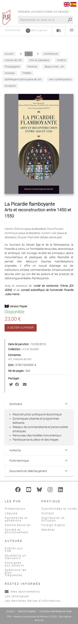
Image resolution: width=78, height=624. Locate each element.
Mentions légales (27, 611)
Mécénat (48, 529)
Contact (47, 513)
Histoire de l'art (22, 359)
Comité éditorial (18, 525)
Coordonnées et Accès (59, 508)
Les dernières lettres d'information (33, 600)
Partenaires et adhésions (16, 519)
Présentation (15, 508)
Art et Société (30, 349)
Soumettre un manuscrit (15, 557)
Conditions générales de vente (55, 611)
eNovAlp (39, 620)
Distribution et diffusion (53, 519)
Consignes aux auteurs (14, 564)
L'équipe (11, 513)
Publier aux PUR (14, 550)
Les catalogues (17, 596)
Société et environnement (17, 531)
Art (10, 359)
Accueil (10, 611)
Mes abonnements (25, 591)
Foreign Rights (53, 525)
